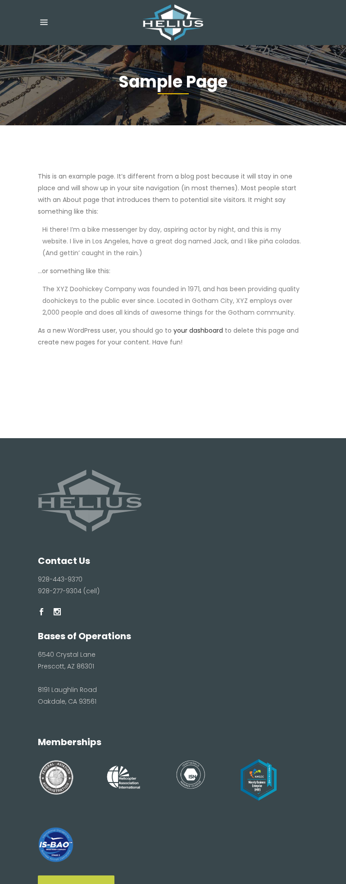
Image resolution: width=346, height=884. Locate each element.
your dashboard (198, 330)
